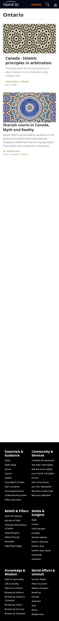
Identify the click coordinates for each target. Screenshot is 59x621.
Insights (36, 533)
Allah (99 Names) (13, 516)
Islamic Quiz (38, 546)
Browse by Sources (14, 609)
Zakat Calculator (13, 499)
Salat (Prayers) (12, 532)
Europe (35, 596)
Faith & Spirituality (14, 579)
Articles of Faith (13, 520)
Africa (35, 609)
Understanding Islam (15, 495)
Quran (8, 469)
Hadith (8, 477)
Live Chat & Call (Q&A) (43, 473)
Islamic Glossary (40, 541)
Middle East (38, 614)
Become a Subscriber (42, 491)
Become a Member (41, 495)
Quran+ (8, 473)
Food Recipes (38, 528)
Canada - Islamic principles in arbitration (28, 60)
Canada (25, 81)
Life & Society (12, 583)
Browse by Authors (14, 592)
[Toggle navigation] (54, 4)
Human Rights (39, 579)
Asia (34, 605)
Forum (35, 477)
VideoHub (37, 554)
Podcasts (36, 559)
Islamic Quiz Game (41, 550)
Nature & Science (13, 588)
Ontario (24, 154)
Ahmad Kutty (13, 151)
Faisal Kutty (11, 81)
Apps (34, 519)
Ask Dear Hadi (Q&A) (42, 464)
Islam (7, 460)
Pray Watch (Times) (14, 482)
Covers (35, 524)
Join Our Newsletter (42, 486)
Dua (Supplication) (14, 491)
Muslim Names (39, 537)
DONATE (36, 4)
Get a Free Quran (40, 482)
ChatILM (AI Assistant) (43, 460)
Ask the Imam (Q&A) (42, 469)
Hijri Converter (12, 486)
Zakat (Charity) (12, 537)
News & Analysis (40, 588)
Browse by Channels (15, 613)
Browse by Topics (13, 604)
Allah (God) (10, 464)
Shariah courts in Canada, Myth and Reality (26, 127)
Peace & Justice (39, 583)
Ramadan (9, 541)
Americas (36, 592)
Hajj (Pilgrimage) (13, 545)
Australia (36, 601)
